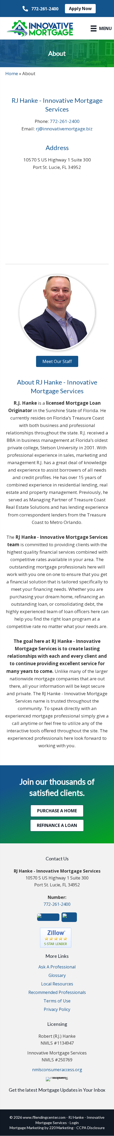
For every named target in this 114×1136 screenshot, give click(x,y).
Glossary (57, 975)
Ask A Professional (57, 967)
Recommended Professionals (57, 992)
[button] (40, 9)
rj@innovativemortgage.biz (64, 129)
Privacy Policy (57, 1009)
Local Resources (57, 984)
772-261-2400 (65, 121)
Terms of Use (57, 1001)
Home (11, 73)
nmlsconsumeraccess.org (57, 1070)
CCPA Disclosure (90, 1127)
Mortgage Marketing (27, 1127)
